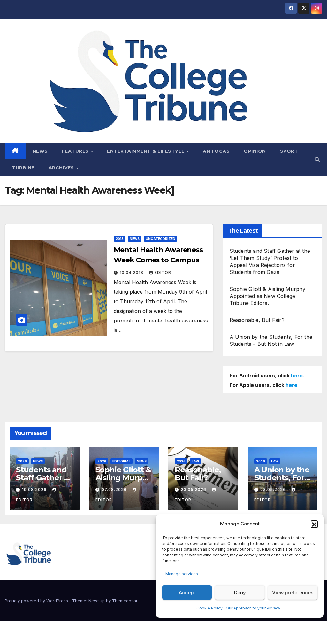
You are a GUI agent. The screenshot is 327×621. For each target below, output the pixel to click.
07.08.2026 (115, 489)
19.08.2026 (35, 489)
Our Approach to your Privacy (253, 608)
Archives (62, 168)
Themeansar (124, 600)
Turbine (23, 168)
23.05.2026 (194, 489)
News (40, 151)
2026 (22, 461)
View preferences (292, 592)
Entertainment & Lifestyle (146, 151)
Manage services (181, 573)
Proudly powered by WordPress (37, 600)
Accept (187, 592)
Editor (163, 272)
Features (76, 151)
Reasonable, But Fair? (257, 320)
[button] (314, 524)
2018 (120, 239)
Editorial (121, 461)
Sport (289, 151)
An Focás (216, 151)
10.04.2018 (132, 272)
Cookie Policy (209, 608)
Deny (240, 592)
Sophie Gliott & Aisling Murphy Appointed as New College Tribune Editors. (268, 296)
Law (195, 461)
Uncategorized (160, 239)
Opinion (255, 151)
